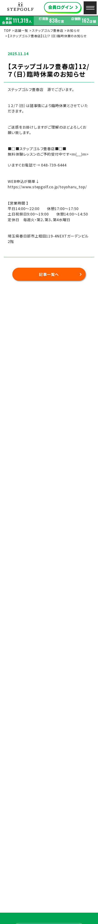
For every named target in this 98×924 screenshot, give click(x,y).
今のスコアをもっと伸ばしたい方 (77, 918)
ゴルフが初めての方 (83, 907)
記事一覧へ (49, 274)
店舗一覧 (21, 30)
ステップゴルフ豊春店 (47, 30)
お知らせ (73, 30)
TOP (7, 30)
